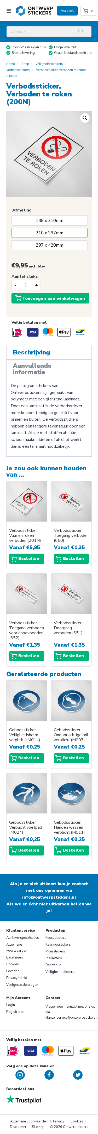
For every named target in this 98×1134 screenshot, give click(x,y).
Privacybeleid (16, 978)
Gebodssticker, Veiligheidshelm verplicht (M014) (24, 735)
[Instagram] (20, 1075)
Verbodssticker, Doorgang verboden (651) (68, 628)
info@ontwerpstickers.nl (49, 897)
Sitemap (38, 1127)
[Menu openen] (10, 11)
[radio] (49, 220)
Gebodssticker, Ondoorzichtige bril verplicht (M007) (71, 735)
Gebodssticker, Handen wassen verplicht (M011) (69, 827)
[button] (85, 118)
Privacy (59, 1121)
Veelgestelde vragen (22, 984)
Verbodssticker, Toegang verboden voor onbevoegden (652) (26, 631)
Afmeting (22, 210)
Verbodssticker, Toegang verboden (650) (71, 535)
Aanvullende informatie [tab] (32, 369)
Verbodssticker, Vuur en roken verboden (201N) (25, 535)
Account (67, 10)
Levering (13, 971)
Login (10, 1005)
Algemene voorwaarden (16, 947)
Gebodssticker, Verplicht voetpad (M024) (25, 827)
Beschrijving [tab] (31, 352)
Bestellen (28, 558)
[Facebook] (49, 1075)
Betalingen (14, 957)
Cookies (12, 964)
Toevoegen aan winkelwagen (53, 298)
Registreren (15, 1011)
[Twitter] (78, 1075)
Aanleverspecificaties (22, 937)
